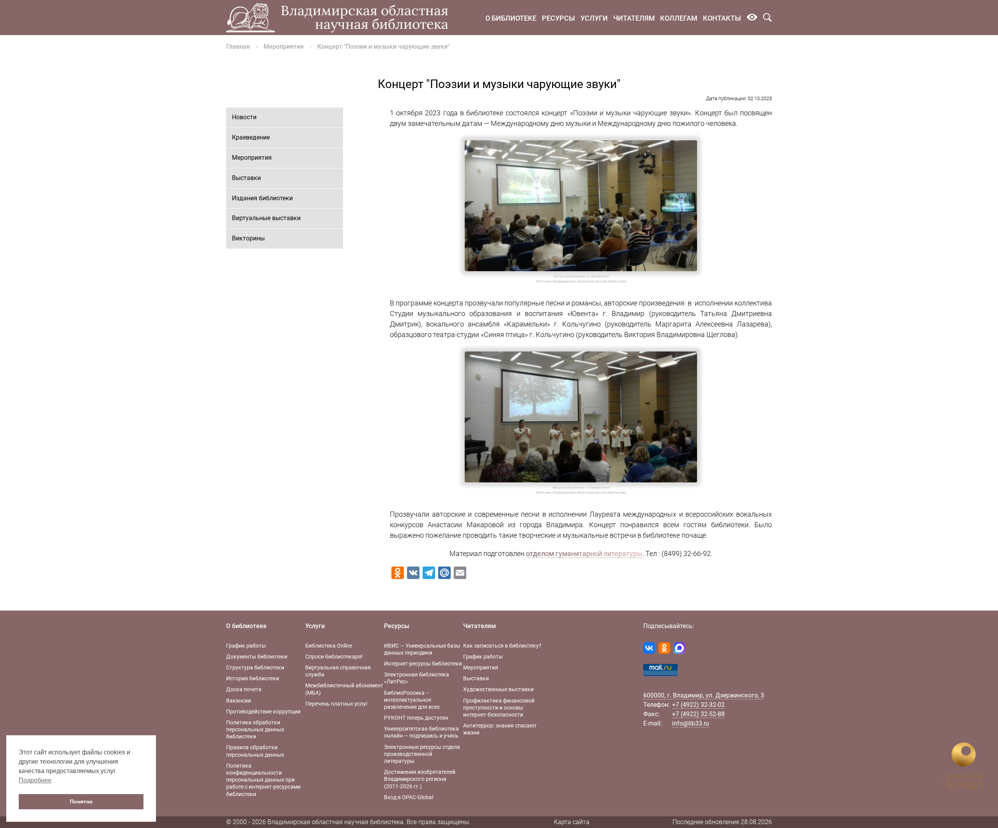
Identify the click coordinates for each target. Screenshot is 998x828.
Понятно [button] (81, 801)
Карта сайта (571, 822)
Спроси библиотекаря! (334, 656)
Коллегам (678, 18)
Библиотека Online (328, 646)
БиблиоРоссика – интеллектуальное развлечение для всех (412, 700)
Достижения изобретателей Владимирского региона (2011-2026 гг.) (419, 779)
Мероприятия (284, 46)
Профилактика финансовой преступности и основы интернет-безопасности (498, 707)
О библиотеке (510, 18)
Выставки (246, 178)
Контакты (722, 18)
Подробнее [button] (35, 780)
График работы (246, 646)
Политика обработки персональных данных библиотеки (255, 729)
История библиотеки (252, 678)
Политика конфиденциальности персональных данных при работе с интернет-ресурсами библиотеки (263, 780)
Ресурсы (558, 18)
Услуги (594, 18)
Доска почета (244, 689)
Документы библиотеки (256, 656)
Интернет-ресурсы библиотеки (423, 663)
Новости (244, 117)
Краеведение (251, 137)
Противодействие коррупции (263, 711)
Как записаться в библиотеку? (502, 646)
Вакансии (238, 700)
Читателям (634, 18)
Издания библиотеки (262, 198)
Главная (238, 46)
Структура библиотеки (255, 667)
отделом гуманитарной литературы (584, 553)
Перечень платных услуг (336, 704)
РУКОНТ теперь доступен (416, 718)
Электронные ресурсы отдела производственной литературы (422, 754)
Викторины (248, 238)
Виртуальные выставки (266, 218)
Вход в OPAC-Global (408, 797)
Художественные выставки (498, 689)
